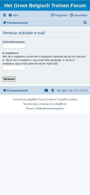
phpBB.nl (60, 103)
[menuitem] (13, 15)
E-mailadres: (10, 53)
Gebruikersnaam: (13, 41)
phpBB (32, 99)
